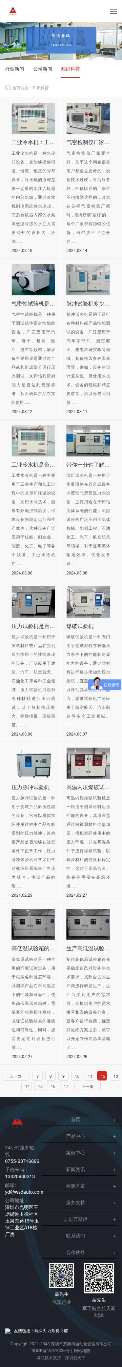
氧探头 (40, 1330)
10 (77, 1076)
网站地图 (82, 1350)
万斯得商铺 (57, 1330)
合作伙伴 (75, 1252)
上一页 (15, 1076)
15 (40, 1086)
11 (90, 1076)
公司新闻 (42, 68)
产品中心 (75, 1135)
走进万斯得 (75, 1218)
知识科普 (70, 68)
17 (66, 1086)
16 (53, 1086)
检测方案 (75, 1185)
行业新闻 (14, 68)
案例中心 (75, 1152)
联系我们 (75, 1235)
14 (27, 1086)
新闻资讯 (75, 1169)
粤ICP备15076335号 (51, 1350)
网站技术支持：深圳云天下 (61, 1357)
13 (116, 1076)
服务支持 (75, 1202)
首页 (75, 1119)
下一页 (87, 1086)
